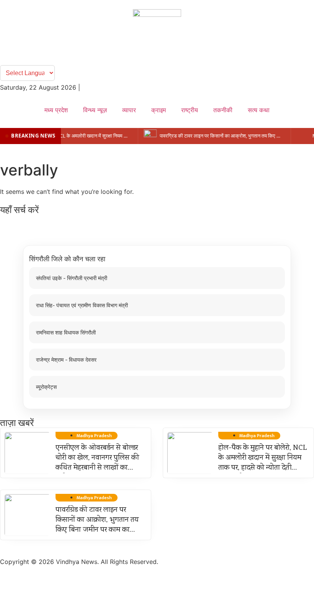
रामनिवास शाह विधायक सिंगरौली (66, 332)
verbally (29, 170)
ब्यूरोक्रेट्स (46, 387)
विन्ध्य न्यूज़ (95, 110)
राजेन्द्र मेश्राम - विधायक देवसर (66, 359)
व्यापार (129, 110)
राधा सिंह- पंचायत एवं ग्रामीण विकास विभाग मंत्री (82, 305)
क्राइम (158, 110)
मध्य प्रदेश (56, 110)
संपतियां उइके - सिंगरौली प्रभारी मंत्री (71, 278)
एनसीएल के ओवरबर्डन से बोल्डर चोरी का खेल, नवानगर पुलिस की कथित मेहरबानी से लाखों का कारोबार (97, 463)
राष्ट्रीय (189, 110)
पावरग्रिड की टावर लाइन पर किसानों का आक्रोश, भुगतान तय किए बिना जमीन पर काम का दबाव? (97, 525)
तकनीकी (222, 110)
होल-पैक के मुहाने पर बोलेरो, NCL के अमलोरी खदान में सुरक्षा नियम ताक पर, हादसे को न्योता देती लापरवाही (262, 463)
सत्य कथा (259, 110)
